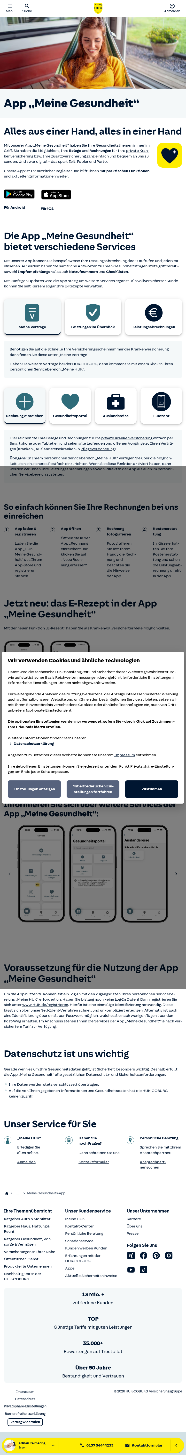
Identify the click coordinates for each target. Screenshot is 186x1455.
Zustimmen (152, 789)
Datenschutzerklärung (34, 744)
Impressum (124, 755)
